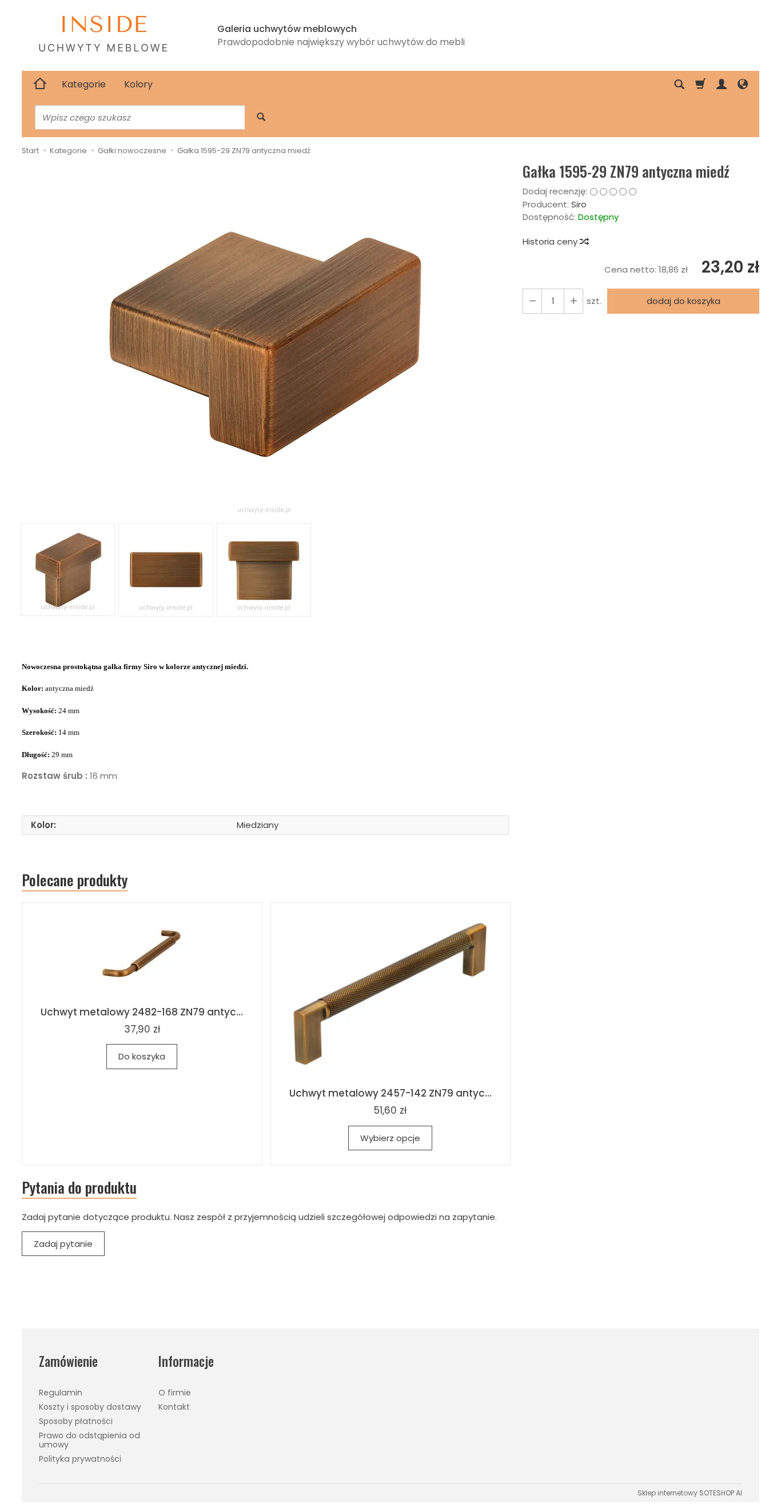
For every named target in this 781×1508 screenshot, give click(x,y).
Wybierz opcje (390, 1138)
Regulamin (60, 1392)
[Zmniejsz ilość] (573, 301)
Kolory (138, 84)
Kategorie (84, 84)
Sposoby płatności (76, 1421)
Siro (579, 204)
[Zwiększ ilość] (532, 301)
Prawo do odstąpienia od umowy (89, 1440)
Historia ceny (551, 241)
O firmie (174, 1392)
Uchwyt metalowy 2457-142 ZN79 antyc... (390, 1093)
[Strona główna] (40, 84)
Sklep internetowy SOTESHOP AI (689, 1493)
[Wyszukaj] (261, 117)
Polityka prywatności (80, 1459)
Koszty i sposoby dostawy (90, 1407)
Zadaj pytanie (63, 1244)
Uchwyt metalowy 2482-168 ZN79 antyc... (142, 1012)
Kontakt (174, 1407)
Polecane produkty (74, 880)
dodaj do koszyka (683, 301)
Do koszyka (141, 1056)
